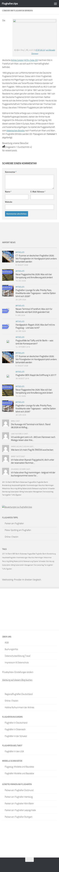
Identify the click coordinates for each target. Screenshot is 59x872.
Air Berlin (9, 482)
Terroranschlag (48, 492)
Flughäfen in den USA (14, 751)
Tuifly (13, 495)
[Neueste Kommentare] (36, 246)
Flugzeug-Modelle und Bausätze (19, 766)
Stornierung (6, 492)
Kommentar (10, 172)
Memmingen (49, 485)
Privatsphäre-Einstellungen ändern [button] (17, 672)
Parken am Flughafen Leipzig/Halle (20, 810)
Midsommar (6, 488)
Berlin (18, 482)
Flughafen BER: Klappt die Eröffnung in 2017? (36, 375)
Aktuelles (20, 252)
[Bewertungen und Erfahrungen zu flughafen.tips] (17, 507)
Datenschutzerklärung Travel (17, 656)
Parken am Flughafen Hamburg (19, 797)
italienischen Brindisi (16, 130)
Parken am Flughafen (14, 523)
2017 (4, 482)
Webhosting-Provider (12, 579)
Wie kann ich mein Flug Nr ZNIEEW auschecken (32, 450)
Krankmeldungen (32, 485)
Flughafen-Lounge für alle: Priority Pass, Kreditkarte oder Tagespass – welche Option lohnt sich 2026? (36, 293)
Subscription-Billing (17, 492)
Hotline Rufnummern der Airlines (19, 707)
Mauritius (42, 485)
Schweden (51, 488)
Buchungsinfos (11, 649)
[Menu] (55, 3)
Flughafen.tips (10, 3)
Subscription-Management (33, 492)
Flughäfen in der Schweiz (16, 736)
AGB (7, 642)
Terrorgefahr (6, 495)
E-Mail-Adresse (38, 191)
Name (8, 191)
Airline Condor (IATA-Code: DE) (24, 60)
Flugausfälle (32, 482)
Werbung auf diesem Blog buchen (17, 680)
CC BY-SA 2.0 (40, 50)
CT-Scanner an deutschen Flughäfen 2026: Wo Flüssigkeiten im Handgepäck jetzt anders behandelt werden (36, 258)
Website (8, 202)
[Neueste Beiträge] (9, 246)
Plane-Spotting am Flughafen (18, 530)
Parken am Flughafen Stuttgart (18, 817)
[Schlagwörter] (50, 246)
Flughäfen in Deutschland (16, 722)
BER (14, 482)
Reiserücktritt (27, 488)
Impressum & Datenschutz (17, 662)
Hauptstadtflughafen (19, 485)
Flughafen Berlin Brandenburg (46, 554)
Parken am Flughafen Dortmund (19, 790)
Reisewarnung (37, 488)
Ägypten (18, 495)
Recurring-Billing (16, 488)
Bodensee (23, 482)
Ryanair (44, 488)
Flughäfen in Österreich (15, 729)
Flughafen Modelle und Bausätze (19, 773)
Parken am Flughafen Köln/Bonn (19, 803)
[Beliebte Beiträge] (23, 246)
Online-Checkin (11, 537)
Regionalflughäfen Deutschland (19, 694)
